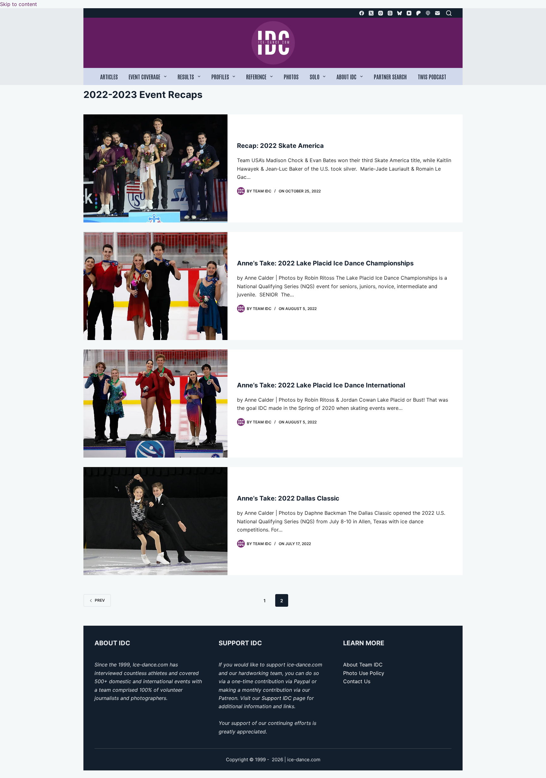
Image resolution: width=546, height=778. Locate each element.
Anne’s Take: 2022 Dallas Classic (288, 498)
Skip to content (18, 4)
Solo (314, 76)
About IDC (346, 76)
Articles (109, 76)
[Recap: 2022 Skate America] (155, 168)
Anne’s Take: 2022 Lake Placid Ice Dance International (321, 385)
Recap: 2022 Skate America (280, 145)
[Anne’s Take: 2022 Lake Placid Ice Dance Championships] (155, 286)
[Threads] (390, 13)
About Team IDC (363, 664)
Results (186, 76)
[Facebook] (361, 13)
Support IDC (277, 698)
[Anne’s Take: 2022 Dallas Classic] (155, 521)
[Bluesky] (399, 13)
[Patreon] (418, 13)
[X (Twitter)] (371, 13)
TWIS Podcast (432, 76)
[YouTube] (409, 13)
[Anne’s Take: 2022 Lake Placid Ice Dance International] (155, 403)
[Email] (437, 13)
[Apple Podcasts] (428, 13)
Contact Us (356, 681)
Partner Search (390, 76)
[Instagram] (380, 13)
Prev (100, 600)
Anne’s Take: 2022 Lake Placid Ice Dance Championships (325, 263)
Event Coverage (144, 76)
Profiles (220, 76)
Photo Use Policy (363, 673)
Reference (256, 76)
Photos (291, 76)
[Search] (449, 13)
